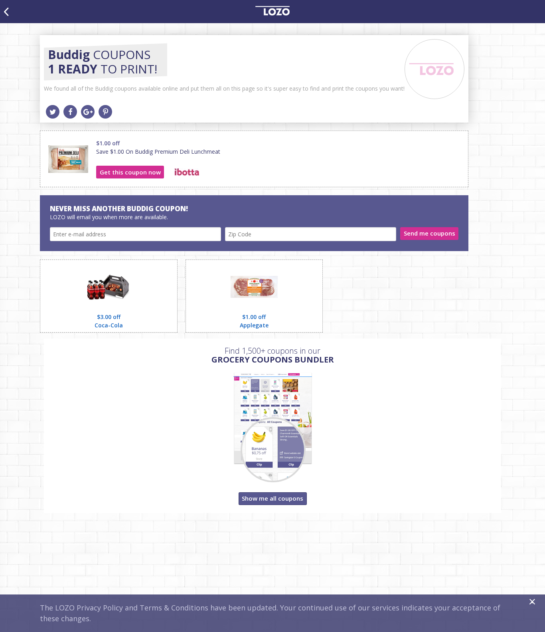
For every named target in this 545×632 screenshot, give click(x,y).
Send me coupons (429, 233)
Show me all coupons (272, 498)
